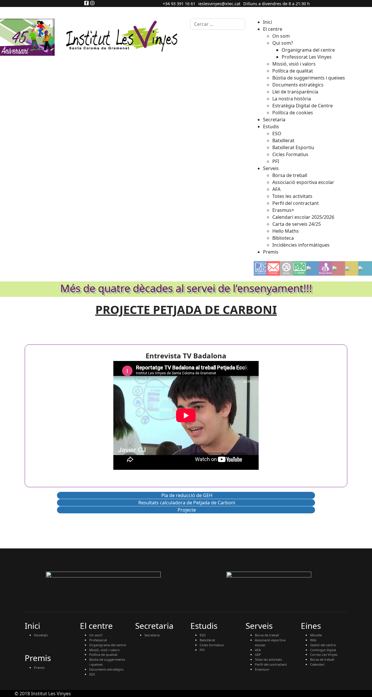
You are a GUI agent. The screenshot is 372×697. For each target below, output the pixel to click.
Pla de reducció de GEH (186, 495)
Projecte (187, 510)
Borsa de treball (267, 635)
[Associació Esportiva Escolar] (338, 268)
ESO (203, 635)
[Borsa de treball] (325, 268)
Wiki (313, 640)
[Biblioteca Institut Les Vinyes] (351, 268)
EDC (92, 674)
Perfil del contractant (271, 664)
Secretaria (152, 635)
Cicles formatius (212, 645)
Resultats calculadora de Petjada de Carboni (186, 502)
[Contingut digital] (299, 268)
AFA (258, 650)
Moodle (316, 635)
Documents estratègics (106, 669)
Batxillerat (207, 640)
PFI (202, 650)
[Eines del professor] (286, 268)
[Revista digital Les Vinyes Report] (260, 268)
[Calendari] (365, 268)
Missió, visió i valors (104, 650)
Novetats (41, 635)
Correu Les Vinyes (323, 654)
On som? (96, 635)
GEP (258, 654)
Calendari (317, 664)
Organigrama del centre (107, 645)
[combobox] (217, 24)
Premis (39, 667)
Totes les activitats (268, 659)
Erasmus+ (262, 669)
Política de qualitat (103, 654)
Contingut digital (323, 650)
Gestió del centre (323, 645)
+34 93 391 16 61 (179, 3)
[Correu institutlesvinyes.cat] (273, 268)
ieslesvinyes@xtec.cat (219, 3)
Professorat (98, 640)
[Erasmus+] (312, 268)
